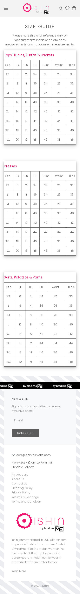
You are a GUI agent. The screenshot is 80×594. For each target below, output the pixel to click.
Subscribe (25, 433)
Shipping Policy (22, 488)
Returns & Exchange (25, 497)
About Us (18, 479)
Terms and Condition (26, 502)
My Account (20, 475)
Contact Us (19, 483)
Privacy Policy (21, 492)
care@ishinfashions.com (33, 455)
